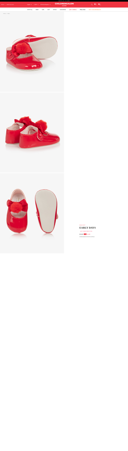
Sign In (2, 4)
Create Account (10, 4)
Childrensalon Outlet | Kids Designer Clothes (64, 4)
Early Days (87, 227)
